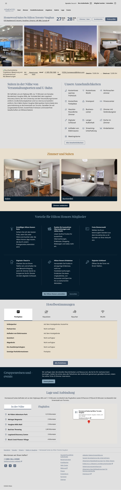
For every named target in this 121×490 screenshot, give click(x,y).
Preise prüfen (112, 19)
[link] (50, 72)
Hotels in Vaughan (31, 450)
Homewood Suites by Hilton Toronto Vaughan (53, 450)
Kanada (14, 450)
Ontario (21, 450)
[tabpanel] (60, 340)
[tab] (18, 315)
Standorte (7, 450)
